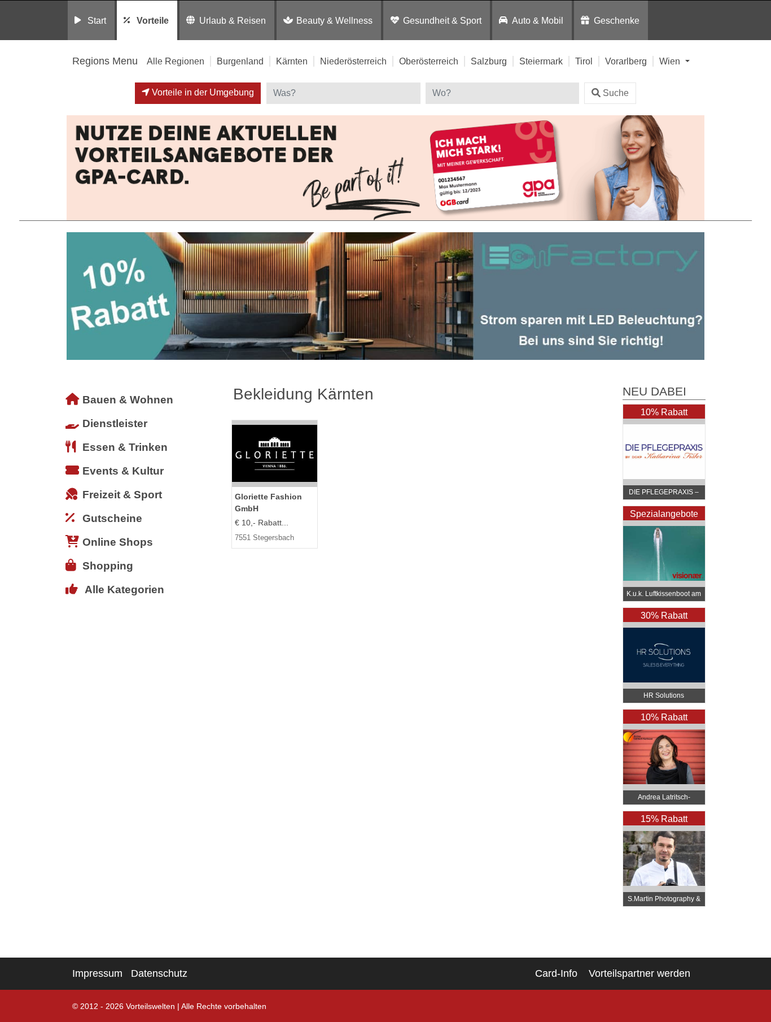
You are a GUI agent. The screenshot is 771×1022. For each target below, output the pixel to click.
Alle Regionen (175, 61)
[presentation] (77, 296)
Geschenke (616, 20)
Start (96, 20)
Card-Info (556, 973)
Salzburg (489, 61)
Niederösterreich (353, 61)
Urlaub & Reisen (232, 20)
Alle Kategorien (124, 589)
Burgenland (240, 61)
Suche (616, 93)
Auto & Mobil (537, 20)
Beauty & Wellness (334, 20)
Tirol (584, 61)
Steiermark (541, 61)
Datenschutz (159, 973)
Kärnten (292, 61)
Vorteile (153, 20)
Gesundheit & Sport (442, 20)
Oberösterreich (428, 61)
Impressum (97, 973)
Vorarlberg (626, 61)
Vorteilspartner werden (639, 973)
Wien (670, 61)
